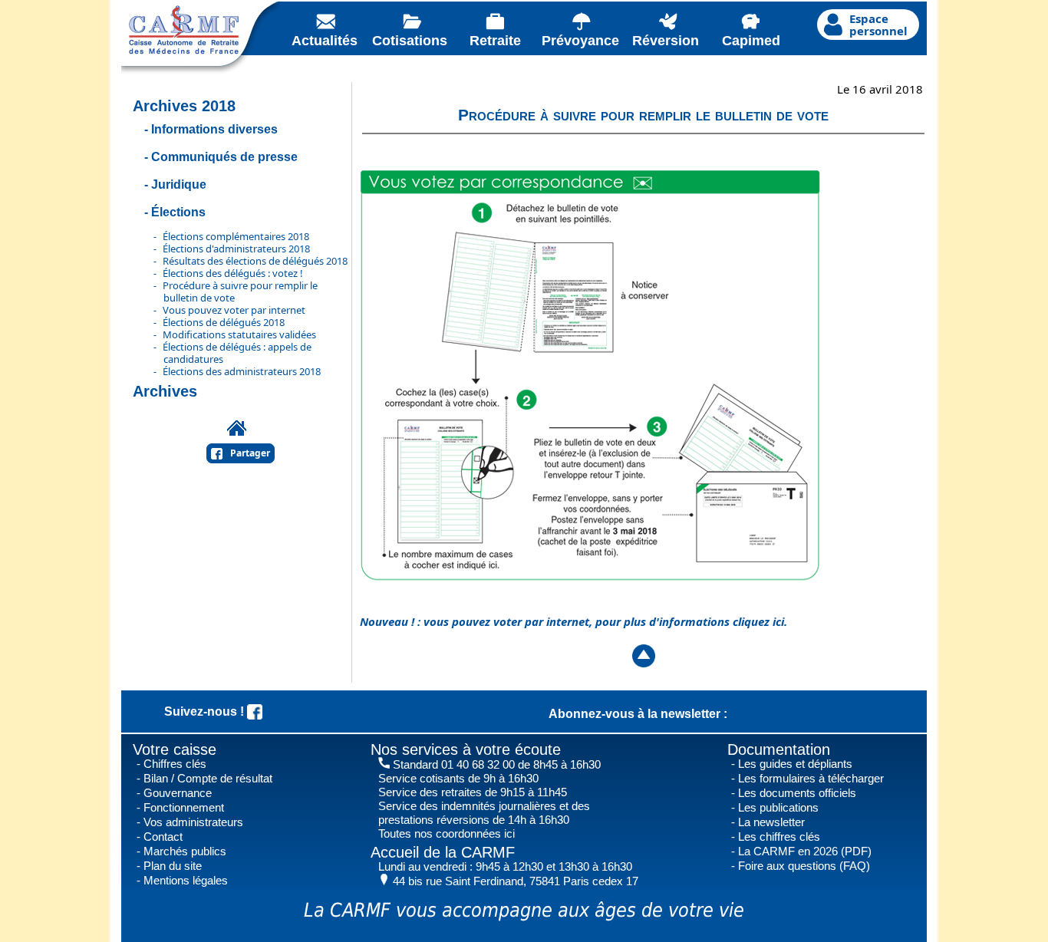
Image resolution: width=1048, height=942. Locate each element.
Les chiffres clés (779, 836)
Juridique (178, 184)
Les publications (778, 807)
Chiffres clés (174, 763)
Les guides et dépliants (795, 763)
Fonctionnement (183, 807)
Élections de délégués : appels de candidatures (237, 353)
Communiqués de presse (224, 156)
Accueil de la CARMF (443, 852)
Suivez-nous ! (205, 711)
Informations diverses (214, 129)
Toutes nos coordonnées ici (446, 833)
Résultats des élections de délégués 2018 (255, 261)
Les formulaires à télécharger (811, 778)
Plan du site (172, 865)
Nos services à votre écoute (466, 749)
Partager (250, 452)
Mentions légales (185, 880)
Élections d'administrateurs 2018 (236, 248)
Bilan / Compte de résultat (207, 778)
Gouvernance (177, 792)
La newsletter (771, 821)
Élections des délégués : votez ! (233, 273)
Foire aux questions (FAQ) (804, 865)
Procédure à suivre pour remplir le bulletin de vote (240, 291)
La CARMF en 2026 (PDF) (805, 851)
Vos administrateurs (193, 821)
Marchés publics (184, 851)
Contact (163, 836)
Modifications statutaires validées (239, 334)
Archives (165, 391)
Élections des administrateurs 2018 (242, 371)
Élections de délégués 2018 (224, 322)
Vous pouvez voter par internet (234, 310)
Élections (178, 212)
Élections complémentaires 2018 (236, 236)
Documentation (778, 749)
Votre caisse (174, 749)
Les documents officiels (797, 792)
